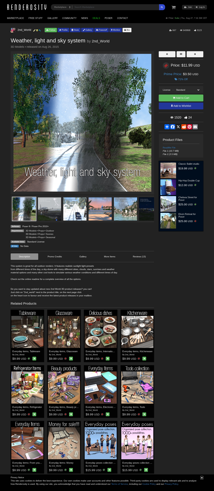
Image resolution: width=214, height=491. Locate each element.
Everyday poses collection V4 (137, 462)
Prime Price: (173, 74)
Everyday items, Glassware (63, 351)
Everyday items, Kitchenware (137, 351)
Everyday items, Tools (133, 407)
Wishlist (116, 30)
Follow (52, 30)
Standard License (35, 241)
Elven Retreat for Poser (187, 215)
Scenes (49, 234)
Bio (128, 30)
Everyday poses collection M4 (101, 462)
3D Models (31, 230)
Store (76, 30)
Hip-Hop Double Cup (189, 180)
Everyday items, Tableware (26, 351)
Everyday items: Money (61, 462)
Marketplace (15, 18)
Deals (96, 18)
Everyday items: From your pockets (30, 462)
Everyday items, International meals (104, 351)
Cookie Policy (149, 484)
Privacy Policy (171, 484)
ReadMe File (169, 147)
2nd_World (101, 41)
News (84, 18)
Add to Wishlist (182, 105)
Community (69, 18)
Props (41, 230)
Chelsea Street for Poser (187, 198)
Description (24, 256)
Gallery (52, 18)
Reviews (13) (139, 256)
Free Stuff (36, 18)
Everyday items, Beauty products (66, 407)
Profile (64, 30)
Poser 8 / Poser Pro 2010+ (35, 226)
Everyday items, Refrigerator (27, 407)
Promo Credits (55, 256)
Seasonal (50, 237)
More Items (109, 256)
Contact (122, 18)
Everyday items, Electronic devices (104, 407)
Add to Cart (182, 97)
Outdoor (50, 230)
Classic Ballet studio (188, 163)
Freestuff (102, 30)
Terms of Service (119, 484)
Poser (108, 18)
